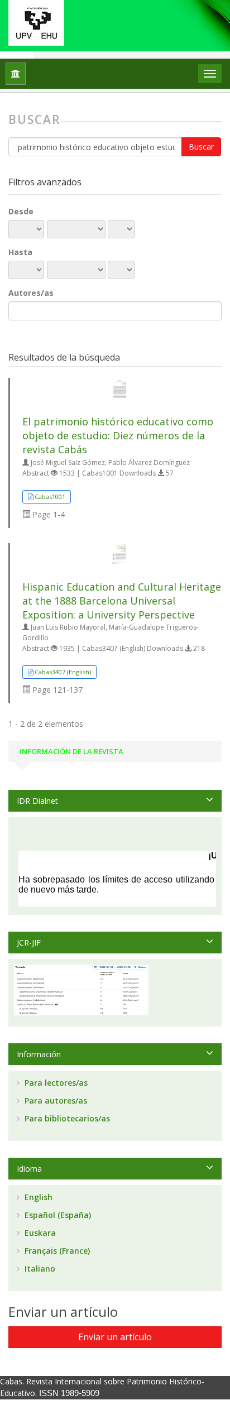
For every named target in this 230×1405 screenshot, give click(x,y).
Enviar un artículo (115, 1337)
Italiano (38, 1268)
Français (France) (56, 1250)
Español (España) (56, 1215)
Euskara (39, 1232)
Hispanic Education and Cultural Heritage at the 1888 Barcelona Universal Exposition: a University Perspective (121, 600)
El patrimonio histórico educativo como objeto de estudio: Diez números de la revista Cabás (117, 435)
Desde (20, 211)
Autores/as (31, 292)
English (37, 1197)
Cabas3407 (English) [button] (63, 672)
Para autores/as (54, 1100)
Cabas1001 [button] (50, 496)
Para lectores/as (55, 1082)
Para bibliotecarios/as (66, 1118)
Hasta (20, 252)
